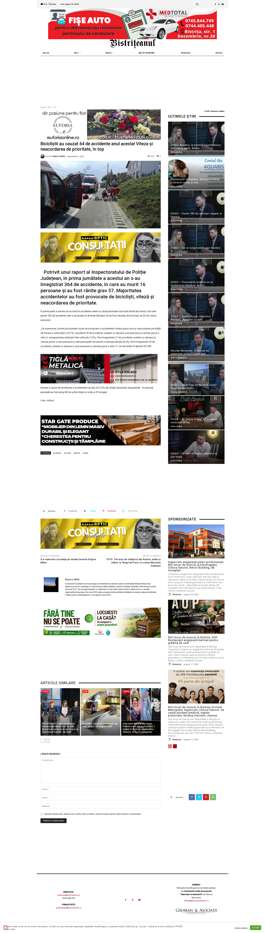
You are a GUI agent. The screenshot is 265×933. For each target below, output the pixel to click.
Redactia (177, 594)
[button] (197, 4)
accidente (57, 453)
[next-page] (47, 741)
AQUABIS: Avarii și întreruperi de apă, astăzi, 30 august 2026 (100, 725)
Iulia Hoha (176, 152)
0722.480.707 (68, 898)
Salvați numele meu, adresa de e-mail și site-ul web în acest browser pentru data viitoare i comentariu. (92, 814)
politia (85, 453)
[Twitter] (219, 4)
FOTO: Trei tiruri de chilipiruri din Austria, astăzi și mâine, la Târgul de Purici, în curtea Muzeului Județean (134, 562)
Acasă (43, 107)
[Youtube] (223, 4)
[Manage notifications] (5, 927)
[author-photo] (170, 594)
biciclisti (67, 453)
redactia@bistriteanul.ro (68, 895)
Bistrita (77, 453)
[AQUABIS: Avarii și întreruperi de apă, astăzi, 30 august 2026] (100, 712)
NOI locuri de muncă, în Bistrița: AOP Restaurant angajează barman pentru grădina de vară (193, 640)
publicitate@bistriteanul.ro (68, 908)
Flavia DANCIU (179, 358)
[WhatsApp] (213, 797)
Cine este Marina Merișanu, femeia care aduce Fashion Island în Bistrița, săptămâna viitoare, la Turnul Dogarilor (138, 727)
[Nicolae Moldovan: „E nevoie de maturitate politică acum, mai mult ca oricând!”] (196, 344)
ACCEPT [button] (255, 927)
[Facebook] (215, 4)
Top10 (45, 691)
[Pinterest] (206, 797)
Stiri (49, 107)
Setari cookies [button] (241, 927)
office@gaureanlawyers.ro (196, 900)
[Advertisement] (132, 79)
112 (54, 107)
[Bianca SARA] (42, 156)
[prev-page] (42, 741)
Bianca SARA (59, 156)
